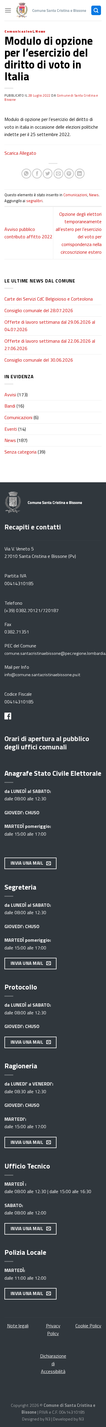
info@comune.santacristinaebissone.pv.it (42, 674)
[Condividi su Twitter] (47, 173)
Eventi (10, 428)
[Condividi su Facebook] (37, 173)
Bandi (9, 405)
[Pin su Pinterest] (69, 173)
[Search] (96, 10)
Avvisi (10, 394)
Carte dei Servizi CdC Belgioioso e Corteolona (48, 298)
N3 (47, 1419)
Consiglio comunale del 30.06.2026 (38, 359)
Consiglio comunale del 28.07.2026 (38, 310)
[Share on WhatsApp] (26, 173)
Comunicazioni (19, 31)
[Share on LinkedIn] (80, 173)
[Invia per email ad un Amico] (58, 173)
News (40, 31)
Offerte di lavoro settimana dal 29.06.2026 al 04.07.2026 (49, 325)
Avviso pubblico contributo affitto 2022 (28, 233)
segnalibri (34, 201)
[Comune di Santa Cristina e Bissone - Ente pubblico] (51, 10)
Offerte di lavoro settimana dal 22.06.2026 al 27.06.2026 (49, 344)
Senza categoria (20, 451)
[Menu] (7, 10)
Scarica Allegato (20, 153)
